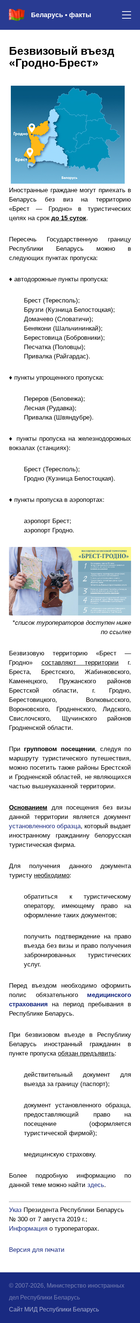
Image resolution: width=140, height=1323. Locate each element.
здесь (95, 1185)
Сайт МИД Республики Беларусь (54, 1309)
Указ (15, 1209)
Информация (28, 1228)
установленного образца (45, 826)
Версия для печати (37, 1249)
